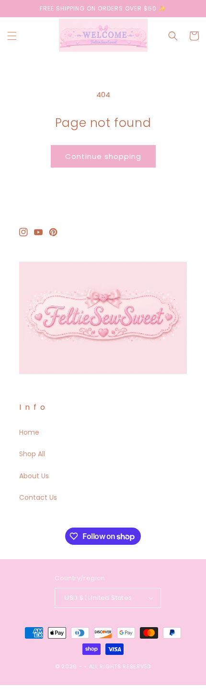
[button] (12, 35)
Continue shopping (103, 156)
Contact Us (38, 497)
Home (29, 432)
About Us (34, 476)
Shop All (32, 454)
